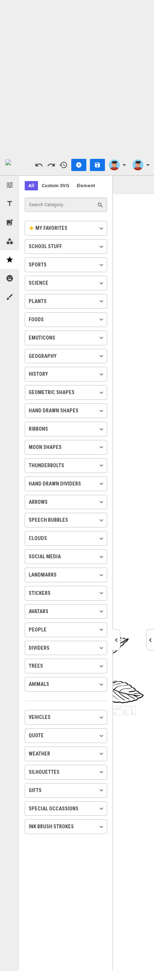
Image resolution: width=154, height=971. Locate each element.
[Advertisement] (77, 77)
